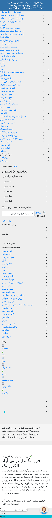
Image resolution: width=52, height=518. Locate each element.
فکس (2, 66)
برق (1, 69)
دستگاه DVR (5, 37)
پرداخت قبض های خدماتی (11, 18)
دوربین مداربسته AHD (10, 28)
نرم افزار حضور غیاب (9, 50)
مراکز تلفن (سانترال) (9, 59)
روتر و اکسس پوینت (9, 135)
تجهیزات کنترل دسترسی (12, 282)
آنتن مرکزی (5, 145)
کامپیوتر (3, 113)
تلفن (2, 62)
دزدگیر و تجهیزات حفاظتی (13, 295)
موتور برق (6, 336)
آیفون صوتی (5, 100)
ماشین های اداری (7, 56)
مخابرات (5, 330)
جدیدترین (8, 181)
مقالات (5, 333)
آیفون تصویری (6, 94)
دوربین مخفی (8, 301)
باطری (5, 267)
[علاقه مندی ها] (4, 406)
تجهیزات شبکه (6, 129)
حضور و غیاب (6, 43)
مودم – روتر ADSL (8, 132)
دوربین (3, 24)
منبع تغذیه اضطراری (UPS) (12, 72)
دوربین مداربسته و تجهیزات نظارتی (17, 305)
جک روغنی (6, 286)
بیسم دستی (7, 273)
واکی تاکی (6, 221)
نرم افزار (4, 126)
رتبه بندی (8, 191)
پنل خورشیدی (6, 78)
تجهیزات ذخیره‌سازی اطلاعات (13, 116)
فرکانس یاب (7, 311)
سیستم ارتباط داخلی (9, 104)
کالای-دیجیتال (8, 314)
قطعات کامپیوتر (7, 119)
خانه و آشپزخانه (9, 292)
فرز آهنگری (7, 308)
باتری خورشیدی (7, 91)
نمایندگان (4, 161)
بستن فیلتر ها (10, 243)
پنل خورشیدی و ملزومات (11, 81)
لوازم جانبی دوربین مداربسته (12, 34)
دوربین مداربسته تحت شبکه (12, 31)
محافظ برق (5, 75)
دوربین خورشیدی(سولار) (12, 298)
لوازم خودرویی (8, 324)
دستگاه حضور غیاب (8, 47)
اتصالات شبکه (6, 142)
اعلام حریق (5, 148)
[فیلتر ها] (4, 396)
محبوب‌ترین (9, 186)
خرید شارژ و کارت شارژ (10, 12)
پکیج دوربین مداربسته (9, 40)
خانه (15, 166)
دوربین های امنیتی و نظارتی (12, 138)
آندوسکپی (6, 254)
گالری (4, 320)
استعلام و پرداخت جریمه (10, 21)
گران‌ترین (8, 201)
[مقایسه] (4, 401)
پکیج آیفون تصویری (8, 110)
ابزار (4, 260)
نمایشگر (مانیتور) (7, 123)
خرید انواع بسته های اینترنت (12, 15)
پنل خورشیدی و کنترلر (10, 85)
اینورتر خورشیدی (7, 88)
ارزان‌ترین (8, 196)
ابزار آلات (4, 157)
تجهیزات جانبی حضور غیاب (11, 53)
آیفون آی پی (5, 107)
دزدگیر (3, 151)
